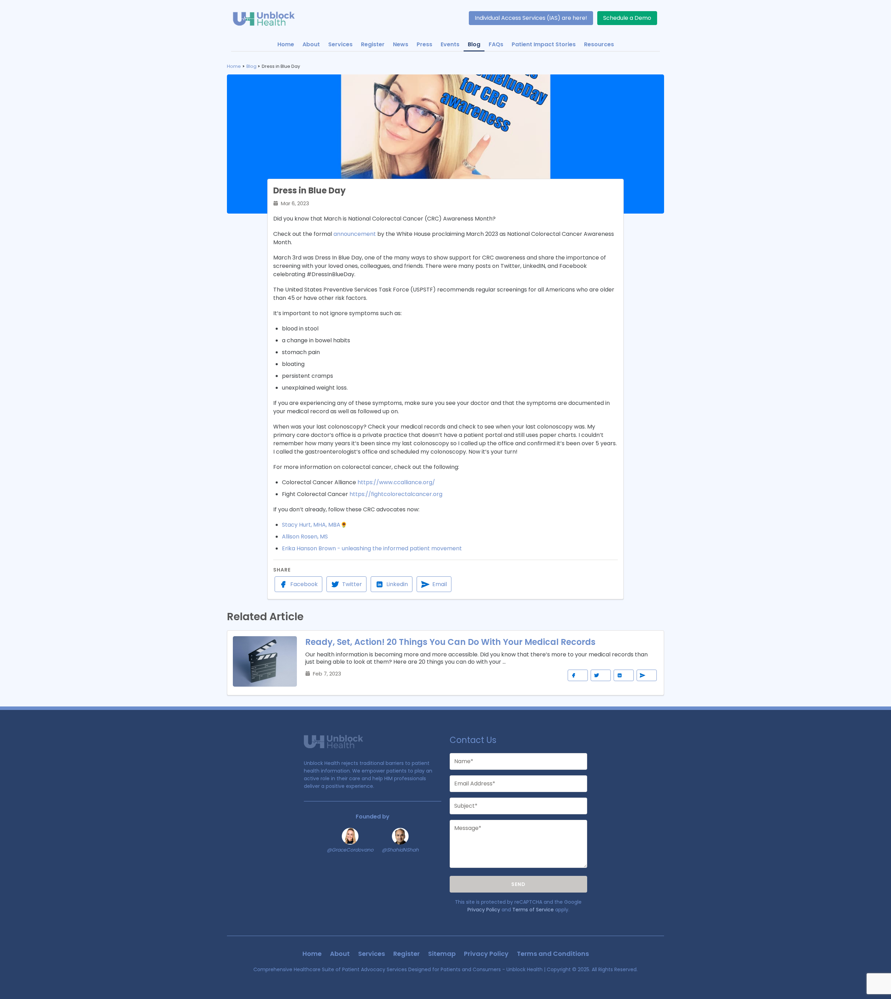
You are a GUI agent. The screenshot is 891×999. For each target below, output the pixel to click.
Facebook (304, 584)
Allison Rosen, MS (305, 537)
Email (439, 584)
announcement (354, 234)
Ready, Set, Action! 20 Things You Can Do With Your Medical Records (450, 642)
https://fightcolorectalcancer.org (395, 494)
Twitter (352, 584)
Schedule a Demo (627, 18)
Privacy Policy (483, 909)
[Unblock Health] (267, 18)
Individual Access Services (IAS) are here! (531, 18)
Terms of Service (533, 909)
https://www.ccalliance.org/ (396, 482)
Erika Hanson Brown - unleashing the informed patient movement (372, 548)
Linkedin (397, 584)
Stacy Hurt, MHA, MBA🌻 (314, 525)
